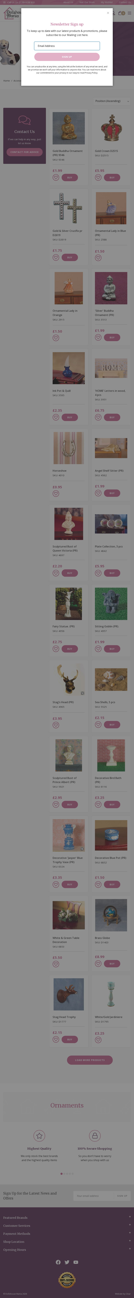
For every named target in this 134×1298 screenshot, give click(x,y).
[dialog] (67, 649)
